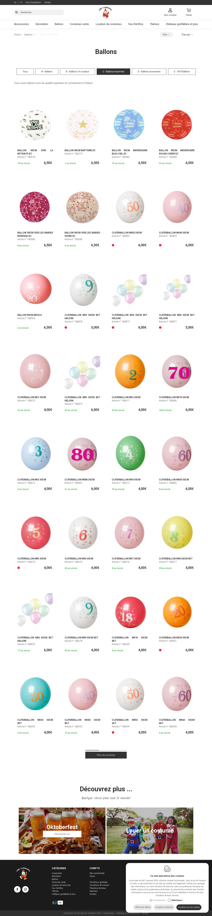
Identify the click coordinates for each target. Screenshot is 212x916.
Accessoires (21, 24)
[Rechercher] (16, 12)
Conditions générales (98, 882)
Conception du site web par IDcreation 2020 (82, 913)
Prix (165, 34)
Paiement (94, 891)
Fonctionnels (159, 900)
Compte (95, 868)
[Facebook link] (18, 890)
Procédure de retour (98, 888)
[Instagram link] (25, 890)
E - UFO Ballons (182, 71)
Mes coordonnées (97, 873)
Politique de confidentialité (128, 913)
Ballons (59, 24)
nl (15, 2)
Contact (47, 2)
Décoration (41, 24)
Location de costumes (109, 24)
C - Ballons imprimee (113, 71)
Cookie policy (109, 913)
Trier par (185, 34)
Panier (92, 876)
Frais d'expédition (33, 2)
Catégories (59, 868)
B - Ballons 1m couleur (77, 71)
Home (17, 34)
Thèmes (154, 24)
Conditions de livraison (99, 885)
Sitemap (144, 913)
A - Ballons (46, 71)
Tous (25, 71)
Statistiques (177, 900)
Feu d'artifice (135, 24)
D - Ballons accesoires (149, 71)
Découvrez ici (62, 834)
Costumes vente (79, 24)
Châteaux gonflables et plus (182, 24)
